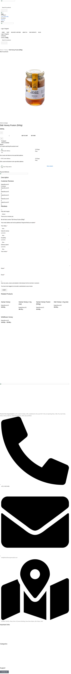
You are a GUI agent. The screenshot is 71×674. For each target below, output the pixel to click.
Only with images (5, 211)
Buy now (33, 135)
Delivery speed (4, 244)
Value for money (5, 231)
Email (3, 274)
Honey (6, 49)
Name (3, 268)
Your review (4, 251)
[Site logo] (8, 2)
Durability (3, 237)
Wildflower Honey (7, 317)
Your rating (4, 225)
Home (1, 49)
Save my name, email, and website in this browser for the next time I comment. (20, 283)
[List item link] (34, 634)
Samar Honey (5, 302)
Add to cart (25, 135)
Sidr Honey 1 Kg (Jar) (61, 302)
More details (50, 166)
